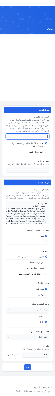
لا (43, 241)
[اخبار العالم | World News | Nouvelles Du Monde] (29, 218)
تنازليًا (42, 322)
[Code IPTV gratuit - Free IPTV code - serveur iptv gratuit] (29, 208)
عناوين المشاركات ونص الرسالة (31, 256)
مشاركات (40, 289)
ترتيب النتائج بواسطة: (40, 304)
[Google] (45, 378)
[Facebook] (52, 378)
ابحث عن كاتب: (42, 161)
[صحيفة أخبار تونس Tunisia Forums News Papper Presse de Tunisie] (29, 216)
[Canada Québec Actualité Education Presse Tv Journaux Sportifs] (29, 221)
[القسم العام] (29, 203)
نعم (42, 236)
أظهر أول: (45, 346)
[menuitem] (47, 387)
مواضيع (41, 294)
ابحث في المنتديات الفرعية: (38, 230)
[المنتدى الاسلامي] (29, 206)
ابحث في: (45, 251)
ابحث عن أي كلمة (36, 152)
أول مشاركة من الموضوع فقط (31, 274)
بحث (27, 367)
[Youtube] (47, 378)
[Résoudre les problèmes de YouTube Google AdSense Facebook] (29, 211)
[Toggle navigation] (3, 3)
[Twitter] (49, 378)
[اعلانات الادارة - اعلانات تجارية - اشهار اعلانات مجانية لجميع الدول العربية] (29, 213)
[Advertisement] (27, 62)
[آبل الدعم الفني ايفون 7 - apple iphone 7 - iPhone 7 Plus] (29, 223)
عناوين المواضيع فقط (35, 268)
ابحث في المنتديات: (41, 189)
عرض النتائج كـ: (43, 283)
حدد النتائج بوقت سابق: (39, 331)
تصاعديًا (41, 316)
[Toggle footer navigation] (3, 378)
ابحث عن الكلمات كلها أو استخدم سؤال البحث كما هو (27, 144)
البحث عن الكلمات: (41, 117)
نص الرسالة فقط (37, 262)
